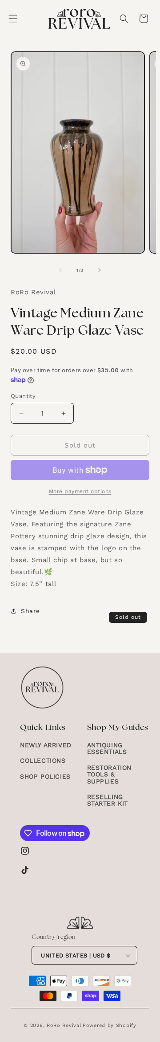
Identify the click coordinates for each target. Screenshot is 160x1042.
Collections (43, 760)
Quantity (23, 396)
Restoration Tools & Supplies (109, 774)
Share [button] (30, 610)
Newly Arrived (46, 745)
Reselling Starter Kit (107, 800)
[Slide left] (60, 270)
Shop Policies (45, 776)
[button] (13, 18)
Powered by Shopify (109, 1025)
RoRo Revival (64, 1025)
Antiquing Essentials (107, 748)
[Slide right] (99, 270)
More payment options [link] (80, 491)
